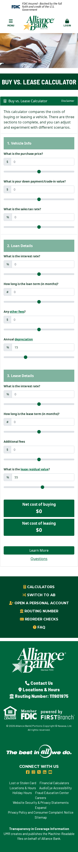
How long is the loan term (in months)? (31, 284)
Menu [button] (10, 25)
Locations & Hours (41, 689)
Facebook (27, 772)
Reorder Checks (41, 619)
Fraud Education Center (52, 793)
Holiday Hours (22, 793)
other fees (17, 312)
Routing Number (41, 611)
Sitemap (41, 817)
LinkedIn (44, 772)
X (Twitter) (39, 772)
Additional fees (14, 442)
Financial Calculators (54, 783)
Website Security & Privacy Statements (41, 802)
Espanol (40, 807)
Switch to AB (41, 595)
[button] (67, 23)
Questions (39, 558)
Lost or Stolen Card (22, 783)
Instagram (33, 772)
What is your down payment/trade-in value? (35, 181)
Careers (40, 798)
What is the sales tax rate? (22, 209)
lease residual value (35, 469)
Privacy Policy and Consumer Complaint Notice (40, 812)
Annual (18, 339)
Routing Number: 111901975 (41, 696)
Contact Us (42, 683)
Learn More (39, 550)
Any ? (15, 312)
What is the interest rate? (22, 256)
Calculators (41, 587)
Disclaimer (67, 101)
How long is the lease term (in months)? (31, 414)
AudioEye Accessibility (55, 788)
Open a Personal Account (42, 603)
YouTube (50, 772)
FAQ (41, 627)
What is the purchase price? (23, 154)
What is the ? (27, 469)
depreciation (24, 339)
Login (67, 25)
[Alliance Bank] (39, 23)
